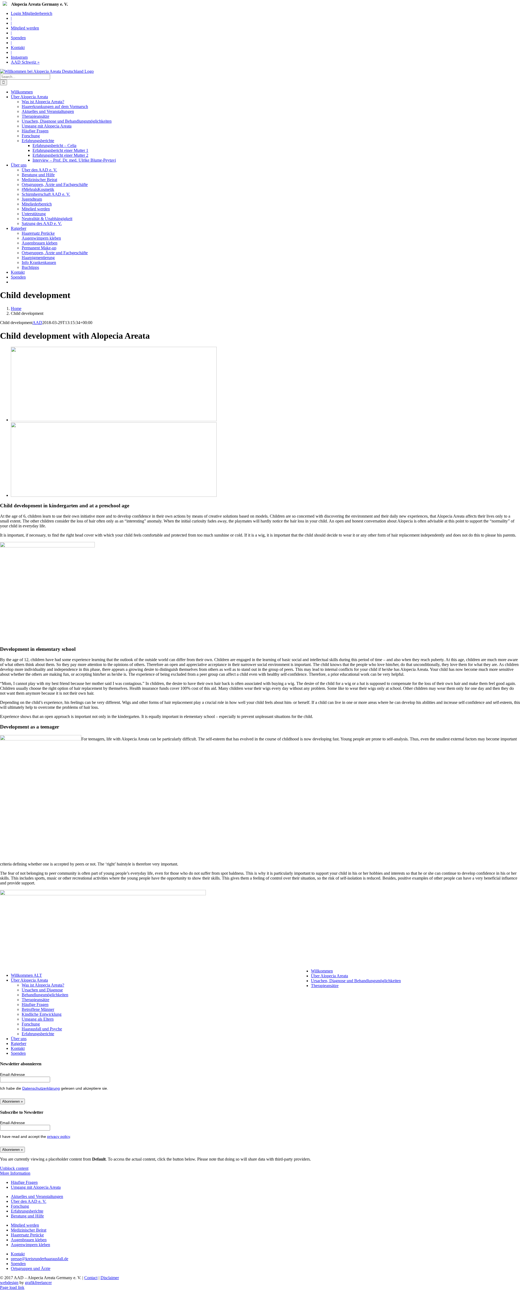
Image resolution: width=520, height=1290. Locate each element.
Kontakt (18, 1048)
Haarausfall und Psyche (42, 1029)
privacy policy (58, 1136)
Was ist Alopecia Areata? (43, 985)
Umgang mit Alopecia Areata (36, 1187)
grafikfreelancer (38, 1282)
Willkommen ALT (26, 975)
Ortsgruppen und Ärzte (30, 1268)
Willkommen (322, 971)
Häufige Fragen (35, 1004)
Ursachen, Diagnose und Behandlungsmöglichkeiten (356, 980)
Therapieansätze (35, 999)
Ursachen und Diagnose (42, 990)
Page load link (12, 1287)
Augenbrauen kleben (29, 1239)
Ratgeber (18, 1043)
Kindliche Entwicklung (41, 1014)
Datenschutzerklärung (41, 1088)
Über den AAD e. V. (28, 1201)
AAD (37, 322)
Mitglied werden (25, 1225)
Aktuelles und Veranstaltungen (37, 1196)
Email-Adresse (12, 1074)
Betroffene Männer (38, 1009)
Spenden (18, 1053)
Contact (91, 1277)
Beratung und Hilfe (27, 1216)
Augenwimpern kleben (30, 1244)
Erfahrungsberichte (38, 1033)
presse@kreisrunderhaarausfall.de (39, 1258)
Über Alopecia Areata (29, 980)
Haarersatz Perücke (27, 1235)
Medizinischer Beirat (28, 1230)
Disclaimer (109, 1277)
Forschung (31, 1024)
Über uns (19, 1038)
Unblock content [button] (14, 1168)
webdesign (9, 1282)
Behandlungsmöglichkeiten (45, 994)
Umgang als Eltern (38, 1019)
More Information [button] (15, 1173)
